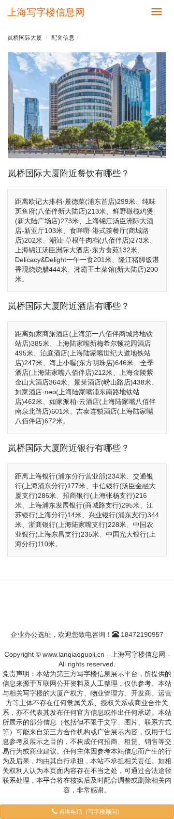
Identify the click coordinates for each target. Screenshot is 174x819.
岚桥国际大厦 (24, 37)
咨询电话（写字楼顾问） (90, 811)
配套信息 (62, 37)
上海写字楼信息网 (46, 12)
